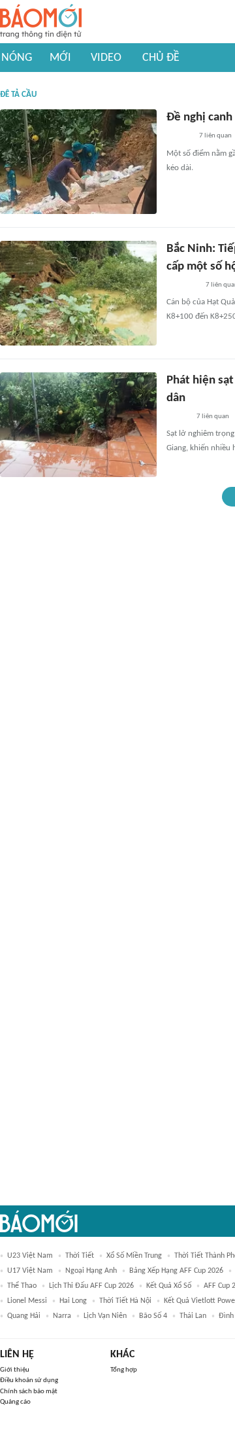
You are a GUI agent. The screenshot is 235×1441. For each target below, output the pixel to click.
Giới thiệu (14, 1370)
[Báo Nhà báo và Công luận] (182, 285)
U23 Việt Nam (30, 1256)
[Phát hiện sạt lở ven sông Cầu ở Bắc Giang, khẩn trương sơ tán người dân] (78, 424)
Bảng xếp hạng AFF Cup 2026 (176, 1271)
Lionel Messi (27, 1301)
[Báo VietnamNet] (177, 417)
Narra (62, 1316)
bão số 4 (153, 1316)
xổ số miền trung (134, 1256)
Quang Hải (23, 1316)
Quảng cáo (15, 1402)
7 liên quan (215, 135)
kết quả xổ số (168, 1286)
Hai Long (73, 1301)
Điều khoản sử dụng (29, 1380)
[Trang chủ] (41, 22)
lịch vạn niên (105, 1316)
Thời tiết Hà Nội (125, 1301)
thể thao (22, 1286)
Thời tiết (79, 1256)
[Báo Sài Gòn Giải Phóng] (178, 137)
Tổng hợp (123, 1370)
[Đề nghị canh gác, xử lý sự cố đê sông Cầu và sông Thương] (78, 161)
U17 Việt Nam (30, 1271)
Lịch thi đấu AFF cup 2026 (91, 1286)
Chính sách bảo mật (28, 1391)
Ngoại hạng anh (91, 1271)
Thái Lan (193, 1316)
